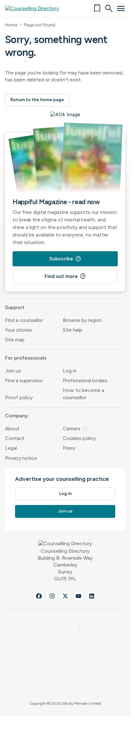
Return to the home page (37, 99)
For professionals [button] (25, 358)
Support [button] (14, 307)
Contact (14, 438)
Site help (72, 330)
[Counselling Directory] (35, 8)
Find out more (65, 276)
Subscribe (65, 259)
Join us (13, 371)
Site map (14, 340)
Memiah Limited (87, 703)
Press (69, 448)
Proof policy (19, 397)
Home (11, 25)
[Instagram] (52, 596)
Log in (70, 371)
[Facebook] (39, 596)
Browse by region (82, 320)
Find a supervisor (24, 380)
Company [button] (16, 416)
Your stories (18, 330)
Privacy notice (21, 458)
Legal (11, 448)
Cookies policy (79, 438)
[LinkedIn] (91, 596)
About (12, 429)
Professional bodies (85, 380)
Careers (75, 429)
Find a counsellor (24, 320)
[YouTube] (78, 596)
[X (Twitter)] (65, 596)
